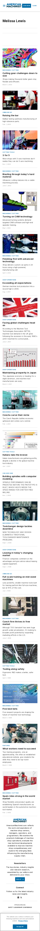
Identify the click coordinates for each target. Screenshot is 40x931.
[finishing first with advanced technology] (20, 243)
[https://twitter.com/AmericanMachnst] (21, 897)
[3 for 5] (20, 140)
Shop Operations (9, 280)
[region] (20, 922)
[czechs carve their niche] (20, 399)
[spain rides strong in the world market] (20, 780)
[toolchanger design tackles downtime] (20, 511)
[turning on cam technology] (20, 201)
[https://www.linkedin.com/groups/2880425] (18, 897)
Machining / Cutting (11, 70)
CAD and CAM (8, 473)
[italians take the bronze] (20, 439)
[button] (4, 5)
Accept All (20, 926)
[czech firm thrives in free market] (20, 606)
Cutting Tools (9, 152)
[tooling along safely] (20, 653)
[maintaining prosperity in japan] (20, 357)
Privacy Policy (23, 921)
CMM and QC (7, 112)
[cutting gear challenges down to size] (20, 58)
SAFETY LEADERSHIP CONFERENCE (20, 907)
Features (6, 745)
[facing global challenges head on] (20, 307)
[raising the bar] (20, 100)
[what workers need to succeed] (20, 733)
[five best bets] (20, 693)
